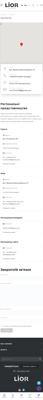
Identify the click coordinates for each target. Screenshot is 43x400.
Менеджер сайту (9, 254)
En (22, 5)
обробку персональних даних (21, 326)
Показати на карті (9, 164)
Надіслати (6, 330)
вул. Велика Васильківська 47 (15, 183)
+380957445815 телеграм (20, 77)
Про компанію (6, 344)
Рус (25, 5)
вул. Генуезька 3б (10, 139)
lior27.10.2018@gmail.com (20, 90)
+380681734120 (11, 157)
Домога (4, 350)
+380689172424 (11, 252)
